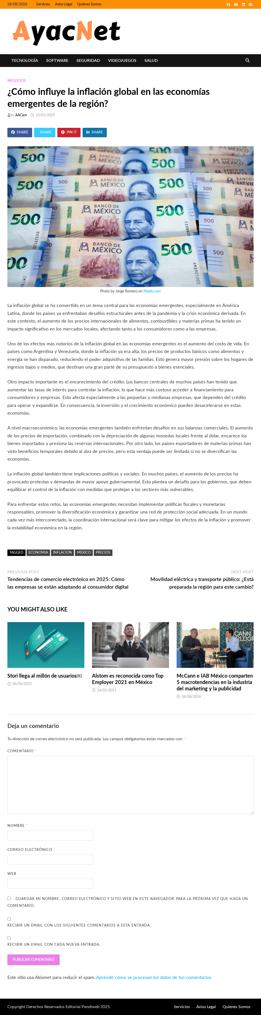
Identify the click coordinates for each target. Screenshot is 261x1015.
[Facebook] (229, 4)
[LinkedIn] (244, 4)
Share (22, 132)
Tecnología (24, 61)
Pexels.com (152, 291)
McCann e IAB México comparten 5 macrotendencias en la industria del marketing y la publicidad (215, 682)
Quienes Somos (89, 4)
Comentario (22, 751)
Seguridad (88, 61)
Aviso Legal (63, 4)
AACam (21, 115)
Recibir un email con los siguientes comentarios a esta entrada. (79, 925)
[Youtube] (237, 4)
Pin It (72, 132)
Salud (151, 61)
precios (103, 552)
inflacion (62, 552)
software (57, 61)
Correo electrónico (31, 850)
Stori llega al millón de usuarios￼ (44, 676)
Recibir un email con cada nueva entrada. (53, 944)
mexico (84, 552)
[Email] (250, 4)
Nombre (17, 826)
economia (38, 552)
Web (11, 874)
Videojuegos (122, 61)
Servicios (43, 4)
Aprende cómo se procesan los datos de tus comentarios (153, 977)
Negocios (16, 81)
